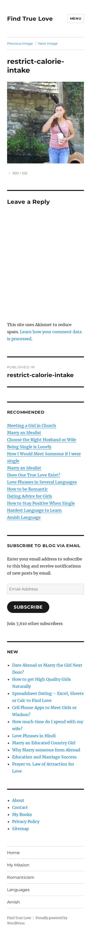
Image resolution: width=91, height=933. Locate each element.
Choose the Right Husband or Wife (41, 439)
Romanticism (20, 877)
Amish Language (24, 517)
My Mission (18, 865)
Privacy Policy (25, 821)
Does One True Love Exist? (33, 474)
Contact (20, 807)
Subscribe (28, 607)
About (18, 800)
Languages (18, 889)
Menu (75, 18)
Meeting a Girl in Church (31, 425)
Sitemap (20, 828)
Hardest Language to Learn (34, 510)
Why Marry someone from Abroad (46, 749)
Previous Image (20, 43)
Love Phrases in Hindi (34, 735)
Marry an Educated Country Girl (43, 742)
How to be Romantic (27, 489)
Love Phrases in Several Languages (42, 482)
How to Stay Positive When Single (41, 503)
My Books (22, 814)
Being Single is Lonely (29, 446)
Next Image (48, 43)
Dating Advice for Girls (29, 496)
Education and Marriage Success (44, 756)
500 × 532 (19, 173)
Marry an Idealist (24, 432)
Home (13, 852)
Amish (13, 902)
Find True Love (30, 18)
